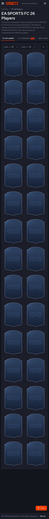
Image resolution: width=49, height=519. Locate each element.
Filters (43, 508)
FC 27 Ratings (26, 38)
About (42, 516)
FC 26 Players (17, 9)
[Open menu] (2, 3)
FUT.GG (4, 9)
